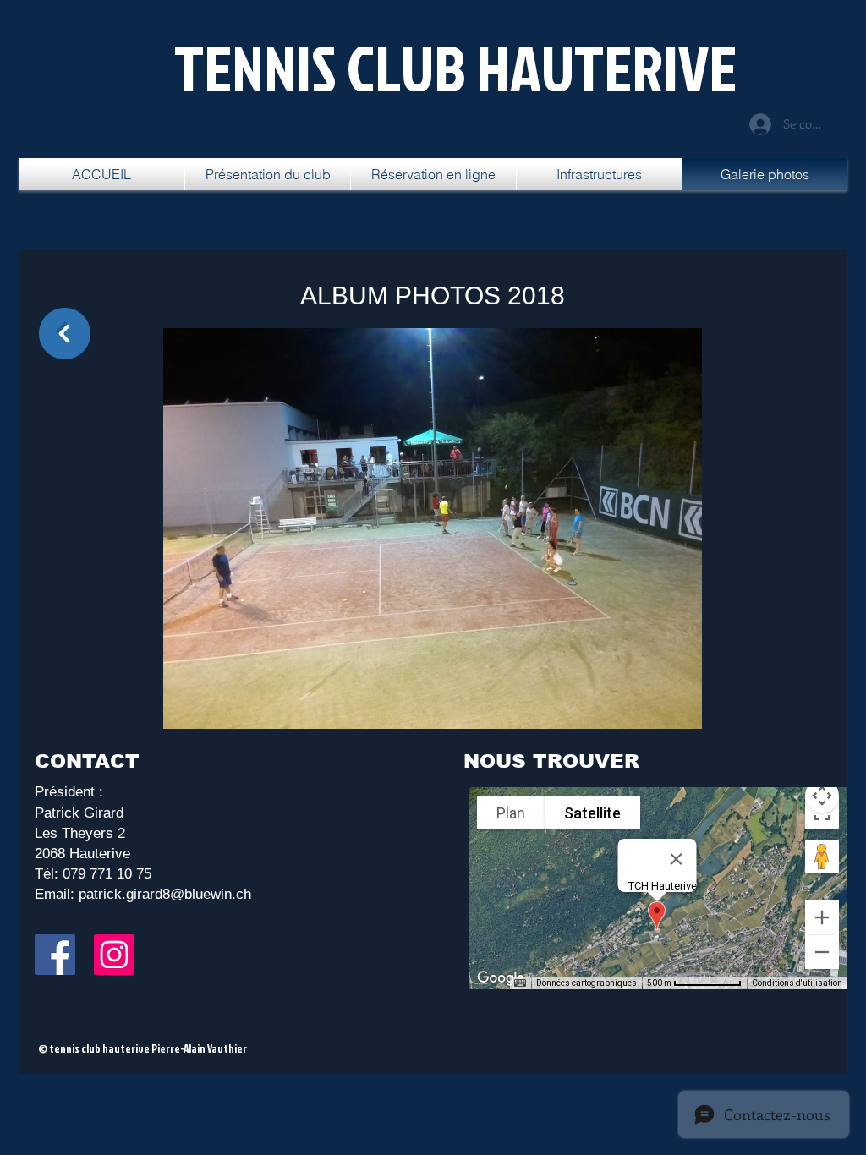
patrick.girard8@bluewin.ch (165, 894)
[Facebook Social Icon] (55, 954)
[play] (666, 714)
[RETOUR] (64, 333)
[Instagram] (114, 954)
